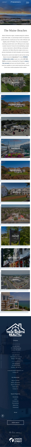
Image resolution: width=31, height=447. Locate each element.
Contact (4, 2)
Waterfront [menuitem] (15, 405)
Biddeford (15, 83)
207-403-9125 (16, 346)
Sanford (16, 280)
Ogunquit (15, 236)
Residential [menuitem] (15, 397)
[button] (3, 21)
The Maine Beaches (15, 104)
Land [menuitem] (15, 399)
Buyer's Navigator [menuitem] (15, 384)
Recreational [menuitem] (15, 403)
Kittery (15, 192)
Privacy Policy (15, 436)
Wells (15, 126)
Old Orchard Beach (15, 258)
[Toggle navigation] (27, 2)
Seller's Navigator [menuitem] (15, 382)
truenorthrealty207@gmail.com (15, 370)
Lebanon (15, 214)
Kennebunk (15, 148)
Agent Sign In (15, 422)
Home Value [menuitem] (15, 386)
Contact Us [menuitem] (15, 388)
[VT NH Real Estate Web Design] (15, 440)
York (15, 302)
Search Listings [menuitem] (15, 380)
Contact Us (15, 372)
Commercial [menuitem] (15, 401)
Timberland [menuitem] (15, 407)
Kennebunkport (15, 170)
